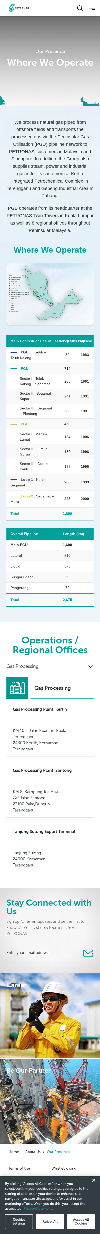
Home (13, 1152)
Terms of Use (19, 1168)
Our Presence (58, 1152)
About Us (33, 1152)
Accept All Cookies (81, 1222)
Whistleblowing (64, 1168)
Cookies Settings (19, 1222)
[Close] (93, 1180)
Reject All (50, 1222)
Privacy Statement (38, 1208)
